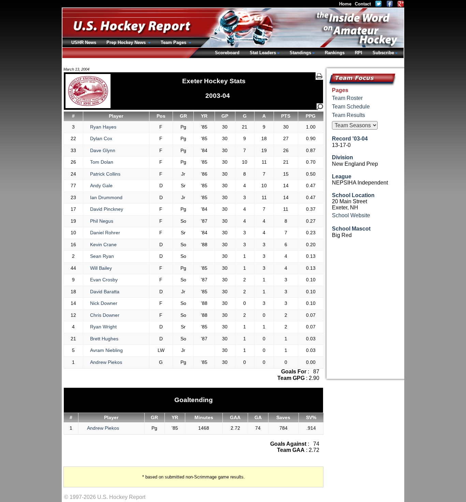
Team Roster (347, 98)
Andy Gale (101, 185)
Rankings (335, 52)
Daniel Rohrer (105, 232)
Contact (363, 3)
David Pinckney (106, 209)
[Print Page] (319, 76)
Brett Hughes (104, 338)
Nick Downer (103, 303)
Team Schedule (351, 106)
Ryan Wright (103, 326)
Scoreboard (227, 52)
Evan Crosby (104, 279)
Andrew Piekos (106, 362)
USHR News (83, 42)
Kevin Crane (103, 244)
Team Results (348, 115)
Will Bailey (101, 268)
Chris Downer (104, 315)
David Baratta (104, 291)
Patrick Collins (105, 174)
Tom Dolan (101, 162)
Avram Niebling (106, 350)
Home (345, 3)
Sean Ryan (102, 256)
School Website (351, 215)
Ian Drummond (106, 197)
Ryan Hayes (103, 127)
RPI (358, 52)
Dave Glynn (102, 150)
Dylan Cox (101, 138)
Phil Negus (101, 221)
